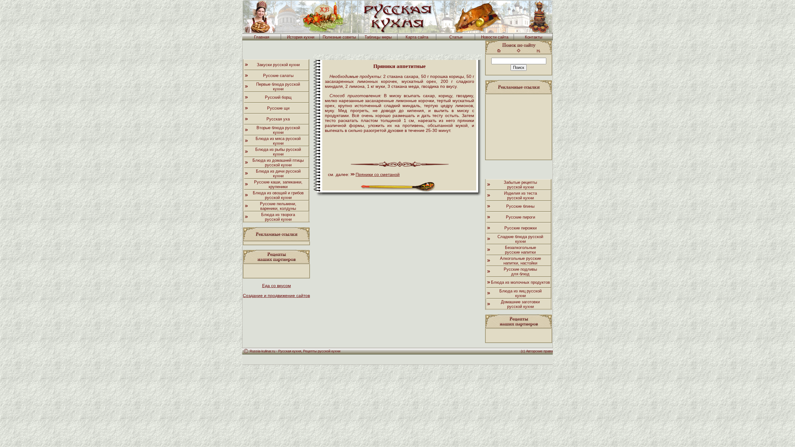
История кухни (300, 37)
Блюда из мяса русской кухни (278, 141)
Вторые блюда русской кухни (278, 130)
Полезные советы (339, 37)
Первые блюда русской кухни (278, 86)
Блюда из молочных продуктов (520, 282)
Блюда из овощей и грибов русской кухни (278, 195)
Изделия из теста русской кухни (520, 195)
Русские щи (278, 108)
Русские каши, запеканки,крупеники (278, 184)
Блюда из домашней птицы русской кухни (278, 162)
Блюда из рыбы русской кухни (278, 151)
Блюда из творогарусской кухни (278, 217)
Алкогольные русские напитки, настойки (520, 260)
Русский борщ (278, 97)
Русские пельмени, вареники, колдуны (278, 206)
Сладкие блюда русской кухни (520, 239)
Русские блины (520, 206)
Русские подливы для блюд (520, 271)
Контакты (533, 37)
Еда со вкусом (276, 285)
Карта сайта (417, 37)
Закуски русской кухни (278, 64)
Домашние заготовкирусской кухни (520, 304)
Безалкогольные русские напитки (520, 250)
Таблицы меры (378, 37)
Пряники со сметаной (378, 174)
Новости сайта (494, 37)
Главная (261, 37)
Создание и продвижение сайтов (276, 295)
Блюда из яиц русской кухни (520, 293)
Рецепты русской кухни (321, 351)
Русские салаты (278, 75)
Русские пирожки (520, 228)
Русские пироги (520, 217)
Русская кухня (289, 351)
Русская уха (278, 119)
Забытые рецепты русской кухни (520, 184)
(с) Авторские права (537, 351)
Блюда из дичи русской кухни (278, 173)
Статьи (455, 37)
